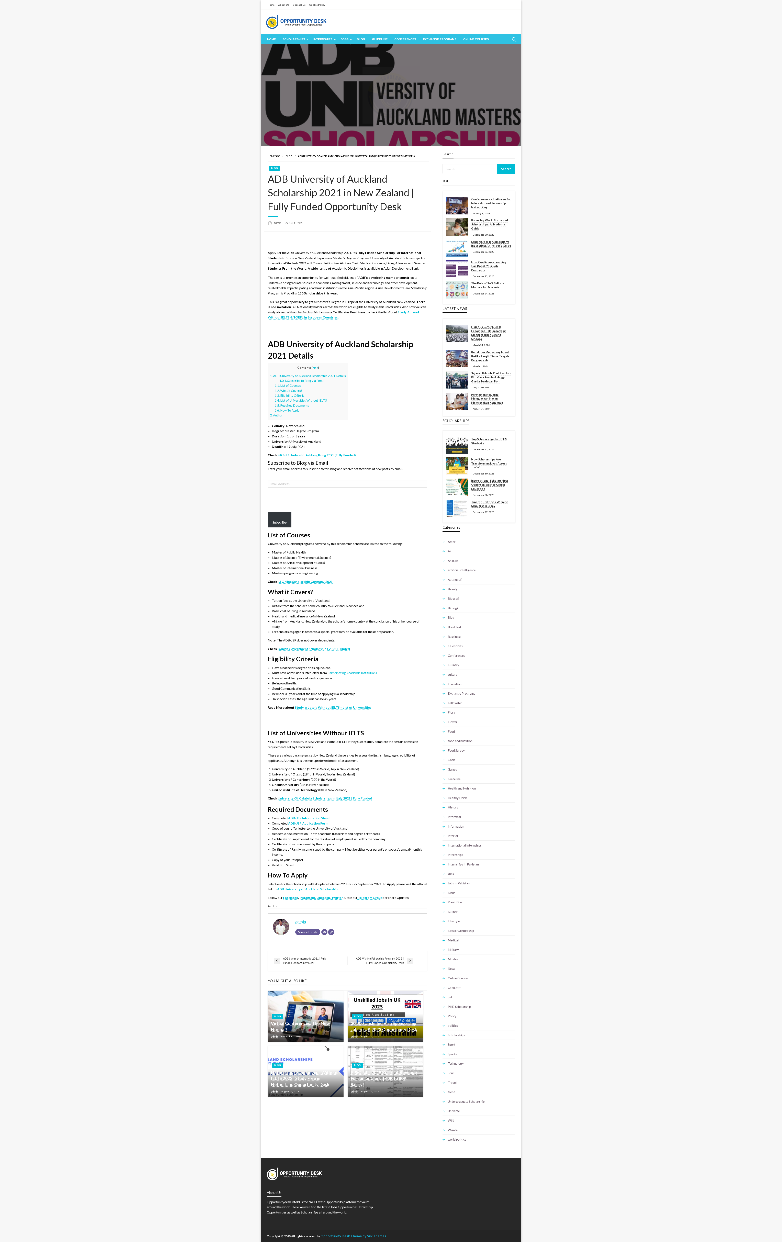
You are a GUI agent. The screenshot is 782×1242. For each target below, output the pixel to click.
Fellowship (455, 703)
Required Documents (292, 405)
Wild (451, 1120)
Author (276, 415)
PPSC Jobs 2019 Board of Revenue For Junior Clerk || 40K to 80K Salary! (384, 1078)
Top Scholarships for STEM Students (489, 441)
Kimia (451, 893)
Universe (454, 1111)
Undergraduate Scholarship (466, 1101)
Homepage (274, 156)
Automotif (455, 579)
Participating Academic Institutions (352, 673)
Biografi (453, 598)
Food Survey (456, 750)
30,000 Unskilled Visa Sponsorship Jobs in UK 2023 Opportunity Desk (384, 1026)
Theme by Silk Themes (368, 1236)
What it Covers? (288, 390)
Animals (453, 560)
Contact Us (299, 4)
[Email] (324, 932)
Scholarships (294, 39)
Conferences (405, 39)
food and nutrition (460, 741)
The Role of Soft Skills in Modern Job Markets (487, 285)
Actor (452, 542)
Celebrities (455, 646)
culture (452, 674)
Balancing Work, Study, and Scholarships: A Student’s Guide (489, 224)
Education (454, 684)
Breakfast (454, 627)
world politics (457, 1139)
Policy (452, 1016)
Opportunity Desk (335, 1236)
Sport (451, 1044)
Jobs (344, 39)
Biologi (453, 608)
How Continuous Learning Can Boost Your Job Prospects (488, 266)
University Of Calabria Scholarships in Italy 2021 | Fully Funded (325, 798)
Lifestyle (454, 921)
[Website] (331, 932)
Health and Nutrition (462, 788)
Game (452, 760)
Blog (361, 39)
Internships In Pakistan (463, 864)
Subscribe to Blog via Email (301, 380)
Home (271, 4)
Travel (452, 1082)
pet (450, 997)
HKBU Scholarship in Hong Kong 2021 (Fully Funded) (317, 455)
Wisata (453, 1130)
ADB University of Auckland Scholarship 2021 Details (308, 376)
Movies (453, 959)
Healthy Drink (457, 798)
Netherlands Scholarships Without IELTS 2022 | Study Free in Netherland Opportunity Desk (304, 1078)
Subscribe (279, 522)
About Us (283, 4)
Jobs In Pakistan (459, 883)
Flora (451, 712)
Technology (456, 1063)
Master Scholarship (461, 930)
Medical (453, 940)
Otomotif (454, 987)
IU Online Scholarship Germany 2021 (305, 581)
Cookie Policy (317, 4)
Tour (451, 1073)
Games (452, 769)
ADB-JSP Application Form (308, 823)
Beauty (453, 589)
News (451, 968)
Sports (452, 1054)
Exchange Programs (439, 39)
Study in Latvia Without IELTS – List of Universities (333, 707)
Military (453, 949)
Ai (449, 551)
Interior (453, 836)
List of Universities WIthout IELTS (301, 400)
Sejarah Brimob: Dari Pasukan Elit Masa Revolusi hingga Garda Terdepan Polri (491, 377)
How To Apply (287, 410)
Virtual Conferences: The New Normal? (300, 1026)
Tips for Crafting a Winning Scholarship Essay (489, 504)
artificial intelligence (462, 570)
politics (453, 1025)
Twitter (337, 897)
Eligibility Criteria (289, 395)
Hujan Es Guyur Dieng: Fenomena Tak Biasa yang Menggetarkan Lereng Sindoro (488, 332)
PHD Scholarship (459, 1006)
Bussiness (454, 636)
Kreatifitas (455, 902)
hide (315, 367)
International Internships (465, 845)
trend (451, 1092)
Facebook (290, 897)
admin (278, 222)
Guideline (380, 39)
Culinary (453, 665)
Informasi (454, 817)
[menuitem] (271, 39)
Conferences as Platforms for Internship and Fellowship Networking (491, 203)
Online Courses (476, 39)
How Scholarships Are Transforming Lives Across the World (489, 463)
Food (451, 731)
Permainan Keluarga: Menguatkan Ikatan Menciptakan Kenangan (487, 398)
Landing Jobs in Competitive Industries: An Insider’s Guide (491, 243)
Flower (452, 722)
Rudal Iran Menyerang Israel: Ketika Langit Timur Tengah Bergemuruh (490, 356)
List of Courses (288, 385)
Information (456, 826)
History (453, 807)
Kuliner (453, 912)
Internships (322, 39)
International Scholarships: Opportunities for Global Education (489, 484)
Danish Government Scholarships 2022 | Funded (314, 649)
